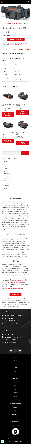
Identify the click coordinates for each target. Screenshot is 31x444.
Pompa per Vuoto (14, 44)
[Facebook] (11, 351)
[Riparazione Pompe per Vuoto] (2, 2)
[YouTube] (16, 351)
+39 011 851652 (9, 318)
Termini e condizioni (15, 425)
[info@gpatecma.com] (3, 342)
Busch (13, 23)
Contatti (16, 418)
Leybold (6, 178)
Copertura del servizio (15, 403)
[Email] (20, 351)
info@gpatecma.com (10, 342)
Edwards (6, 173)
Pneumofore (7, 181)
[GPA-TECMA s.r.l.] (3, 334)
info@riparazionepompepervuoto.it (11, 288)
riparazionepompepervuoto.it (15, 438)
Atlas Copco (7, 161)
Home (3, 23)
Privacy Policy (15, 421)
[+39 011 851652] (3, 318)
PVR (5, 183)
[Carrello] (28, 2)
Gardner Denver (8, 176)
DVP (5, 171)
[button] (22, 2)
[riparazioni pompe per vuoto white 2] (15, 431)
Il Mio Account (15, 414)
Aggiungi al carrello (15, 39)
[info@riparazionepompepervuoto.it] (3, 315)
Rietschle (6, 185)
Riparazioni (8, 23)
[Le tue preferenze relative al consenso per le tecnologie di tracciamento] (2, 441)
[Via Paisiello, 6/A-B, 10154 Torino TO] (3, 337)
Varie (5, 188)
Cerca (25, 153)
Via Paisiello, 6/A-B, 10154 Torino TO (14, 337)
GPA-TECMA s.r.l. (9, 334)
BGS (5, 166)
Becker (6, 164)
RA (16, 23)
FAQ (15, 410)
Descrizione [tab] (6, 49)
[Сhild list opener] (11, 161)
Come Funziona (15, 400)
